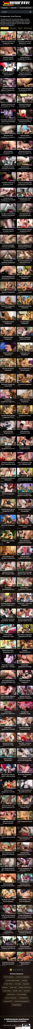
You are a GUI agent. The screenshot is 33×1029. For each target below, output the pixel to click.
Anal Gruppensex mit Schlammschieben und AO (8, 682)
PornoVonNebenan (6, 44)
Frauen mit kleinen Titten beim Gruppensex (24, 837)
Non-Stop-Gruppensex (8, 525)
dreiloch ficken (8, 984)
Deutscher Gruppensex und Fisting (8, 306)
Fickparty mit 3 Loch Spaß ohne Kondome (8, 963)
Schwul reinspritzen (11, 998)
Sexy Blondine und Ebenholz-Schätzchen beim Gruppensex (8, 558)
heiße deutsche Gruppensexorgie (25, 432)
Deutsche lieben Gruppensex (8, 338)
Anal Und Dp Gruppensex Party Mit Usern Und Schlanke (25, 791)
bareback (5, 987)
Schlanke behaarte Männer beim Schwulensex (24, 964)
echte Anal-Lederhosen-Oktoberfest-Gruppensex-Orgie (8, 479)
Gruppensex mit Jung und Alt (25, 526)
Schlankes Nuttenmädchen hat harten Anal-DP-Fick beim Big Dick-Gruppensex (8, 591)
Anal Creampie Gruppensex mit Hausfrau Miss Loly (8, 152)
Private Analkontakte (25, 8)
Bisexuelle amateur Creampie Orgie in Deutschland (8, 231)
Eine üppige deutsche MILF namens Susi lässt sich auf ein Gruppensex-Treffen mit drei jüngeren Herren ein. (8, 872)
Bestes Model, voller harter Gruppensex (25, 900)
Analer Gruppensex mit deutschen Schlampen (25, 245)
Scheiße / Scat (17, 991)
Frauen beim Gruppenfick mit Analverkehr (8, 932)
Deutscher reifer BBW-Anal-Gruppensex (8, 900)
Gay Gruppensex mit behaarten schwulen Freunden (8, 854)
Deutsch (19, 1028)
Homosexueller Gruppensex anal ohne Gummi (24, 137)
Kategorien (5, 8)
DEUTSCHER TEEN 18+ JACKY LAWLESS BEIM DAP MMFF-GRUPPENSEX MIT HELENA (8, 778)
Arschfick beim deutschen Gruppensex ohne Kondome (8, 262)
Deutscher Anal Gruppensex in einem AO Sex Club (8, 137)
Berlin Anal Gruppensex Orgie (25, 775)
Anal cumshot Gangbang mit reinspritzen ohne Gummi (25, 90)
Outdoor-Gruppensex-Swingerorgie (24, 510)
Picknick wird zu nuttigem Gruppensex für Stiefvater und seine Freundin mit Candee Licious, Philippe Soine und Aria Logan (25, 888)
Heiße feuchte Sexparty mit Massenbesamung (8, 916)
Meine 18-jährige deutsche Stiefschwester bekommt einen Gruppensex (8, 886)
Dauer (20, 28)
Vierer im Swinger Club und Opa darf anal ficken (25, 183)
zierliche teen (11, 994)
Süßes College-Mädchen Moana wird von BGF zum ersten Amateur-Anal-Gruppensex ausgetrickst (8, 698)
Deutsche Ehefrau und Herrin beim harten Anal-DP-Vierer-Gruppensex (25, 479)
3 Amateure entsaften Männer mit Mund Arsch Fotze (8, 90)
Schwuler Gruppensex (22, 977)
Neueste (13, 28)
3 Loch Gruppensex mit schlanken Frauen (25, 869)
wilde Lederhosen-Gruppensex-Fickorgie (25, 541)
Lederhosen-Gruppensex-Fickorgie (25, 665)
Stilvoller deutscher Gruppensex (8, 369)
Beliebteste (4, 28)
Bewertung (28, 28)
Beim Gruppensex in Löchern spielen (25, 369)
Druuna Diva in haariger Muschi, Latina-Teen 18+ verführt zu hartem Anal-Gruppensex (25, 574)
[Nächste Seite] (22, 970)
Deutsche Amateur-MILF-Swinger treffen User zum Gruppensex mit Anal (8, 574)
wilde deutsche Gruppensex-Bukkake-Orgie (25, 558)
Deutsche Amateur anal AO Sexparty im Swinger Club (8, 105)
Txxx (19, 279)
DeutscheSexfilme (22, 248)
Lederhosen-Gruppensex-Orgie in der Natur (8, 401)
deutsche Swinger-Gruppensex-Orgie (8, 744)
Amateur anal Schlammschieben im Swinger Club (25, 168)
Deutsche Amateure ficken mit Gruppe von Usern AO (24, 152)
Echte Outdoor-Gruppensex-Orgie (8, 635)
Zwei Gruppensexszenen (25, 821)
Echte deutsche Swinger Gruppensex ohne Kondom (25, 231)
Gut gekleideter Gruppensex (24, 322)
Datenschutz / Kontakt (10, 1025)
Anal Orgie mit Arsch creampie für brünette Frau (8, 168)
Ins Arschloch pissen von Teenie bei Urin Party (25, 120)
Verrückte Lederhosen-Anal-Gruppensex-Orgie (8, 463)
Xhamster (20, 949)
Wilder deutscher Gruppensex (8, 353)
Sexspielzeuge (16, 1004)
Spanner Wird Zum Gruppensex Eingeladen (25, 697)
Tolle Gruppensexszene (8, 837)
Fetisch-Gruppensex (8, 494)
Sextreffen (27, 991)
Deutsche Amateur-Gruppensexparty (25, 447)
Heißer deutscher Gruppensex (25, 400)
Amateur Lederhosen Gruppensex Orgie (25, 728)
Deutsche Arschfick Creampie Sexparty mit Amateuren (25, 74)
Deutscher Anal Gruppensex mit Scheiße (8, 199)
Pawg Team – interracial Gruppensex (25, 604)
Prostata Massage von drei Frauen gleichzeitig (25, 916)
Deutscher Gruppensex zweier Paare (8, 385)
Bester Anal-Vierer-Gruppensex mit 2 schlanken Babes (8, 652)
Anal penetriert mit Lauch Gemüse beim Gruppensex (25, 215)
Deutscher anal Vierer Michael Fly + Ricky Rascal (24, 43)
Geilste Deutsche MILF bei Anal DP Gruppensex (25, 759)
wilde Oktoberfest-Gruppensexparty (8, 822)
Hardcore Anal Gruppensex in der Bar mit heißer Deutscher (8, 791)
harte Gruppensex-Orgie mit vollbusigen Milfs (25, 463)
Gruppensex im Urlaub (24, 292)
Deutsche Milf (8, 1001)
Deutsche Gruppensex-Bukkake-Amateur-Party (25, 494)
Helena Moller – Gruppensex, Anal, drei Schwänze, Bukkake (25, 589)
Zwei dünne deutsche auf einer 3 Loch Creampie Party (8, 121)
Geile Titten (13, 987)
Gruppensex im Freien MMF (8, 541)
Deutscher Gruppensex (25, 384)
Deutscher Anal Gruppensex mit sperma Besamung (25, 59)
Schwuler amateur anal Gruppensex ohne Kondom (8, 43)
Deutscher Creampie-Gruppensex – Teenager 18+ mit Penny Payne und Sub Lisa (8, 667)
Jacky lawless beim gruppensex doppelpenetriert (25, 278)
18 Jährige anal (23, 998)
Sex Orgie (18, 984)
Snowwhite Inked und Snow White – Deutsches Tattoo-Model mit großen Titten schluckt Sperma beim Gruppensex (8, 622)
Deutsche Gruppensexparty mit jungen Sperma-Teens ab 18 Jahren (8, 449)
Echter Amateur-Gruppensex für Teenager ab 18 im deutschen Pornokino (8, 434)
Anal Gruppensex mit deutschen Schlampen (8, 277)
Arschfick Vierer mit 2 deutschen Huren (8, 183)
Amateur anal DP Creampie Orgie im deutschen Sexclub (8, 59)
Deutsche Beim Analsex (13, 980)
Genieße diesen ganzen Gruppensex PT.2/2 (8, 416)
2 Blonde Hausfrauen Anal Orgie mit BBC (25, 105)
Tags (19, 1025)
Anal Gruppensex (9, 977)
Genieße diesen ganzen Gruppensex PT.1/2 (8, 510)
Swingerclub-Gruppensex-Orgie (24, 712)
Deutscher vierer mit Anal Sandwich (8, 73)
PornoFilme (4, 683)
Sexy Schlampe (21, 994)
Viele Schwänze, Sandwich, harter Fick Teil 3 (24, 948)
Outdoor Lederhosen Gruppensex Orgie (25, 338)
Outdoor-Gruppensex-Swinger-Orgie (24, 806)
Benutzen (26, 984)
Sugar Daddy (7, 991)
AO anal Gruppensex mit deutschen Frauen (25, 261)
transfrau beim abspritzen (21, 1001)
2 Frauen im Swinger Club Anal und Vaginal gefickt (8, 246)
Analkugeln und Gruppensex (25, 353)
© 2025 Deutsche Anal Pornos (16, 1019)
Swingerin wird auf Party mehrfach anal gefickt (8, 214)
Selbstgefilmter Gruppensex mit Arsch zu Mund (25, 854)
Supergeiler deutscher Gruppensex (24, 306)
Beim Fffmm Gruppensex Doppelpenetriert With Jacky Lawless (25, 636)
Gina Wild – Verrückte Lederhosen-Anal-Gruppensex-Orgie (25, 744)
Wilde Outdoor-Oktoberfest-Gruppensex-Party (8, 760)
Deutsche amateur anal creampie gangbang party (25, 932)
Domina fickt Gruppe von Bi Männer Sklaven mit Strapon (8, 948)
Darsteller (13, 8)
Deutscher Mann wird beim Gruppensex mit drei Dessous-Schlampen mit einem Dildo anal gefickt (8, 809)
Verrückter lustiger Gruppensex (24, 681)
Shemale (24, 980)
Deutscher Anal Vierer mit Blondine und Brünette (24, 199)
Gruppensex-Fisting (25, 415)
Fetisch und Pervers (25, 987)
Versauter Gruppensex (8, 292)
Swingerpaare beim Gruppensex (8, 322)
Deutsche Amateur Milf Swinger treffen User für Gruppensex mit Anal (25, 620)
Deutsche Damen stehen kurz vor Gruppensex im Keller (8, 605)
